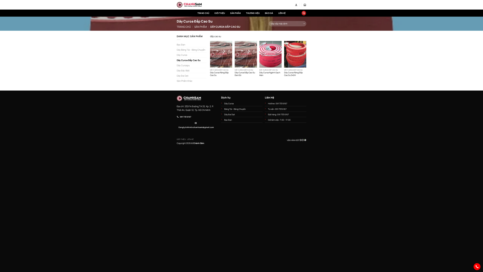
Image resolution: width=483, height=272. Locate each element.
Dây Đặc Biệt (183, 70)
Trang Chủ (203, 13)
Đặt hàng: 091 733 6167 (278, 114)
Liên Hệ (282, 13)
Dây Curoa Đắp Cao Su (188, 60)
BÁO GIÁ (269, 13)
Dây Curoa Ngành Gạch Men (269, 73)
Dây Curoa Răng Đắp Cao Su (219, 73)
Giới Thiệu (219, 13)
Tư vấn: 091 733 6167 (277, 109)
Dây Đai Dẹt (182, 75)
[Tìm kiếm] (304, 13)
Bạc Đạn (181, 44)
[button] (296, 5)
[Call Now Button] (477, 266)
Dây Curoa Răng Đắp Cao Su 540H (293, 73)
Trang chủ (184, 26)
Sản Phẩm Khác (184, 80)
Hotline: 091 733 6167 (278, 103)
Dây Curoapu (183, 65)
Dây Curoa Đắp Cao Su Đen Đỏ (245, 73)
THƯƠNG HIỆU (253, 13)
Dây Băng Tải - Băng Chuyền (191, 49)
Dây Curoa (182, 54)
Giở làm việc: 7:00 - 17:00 (279, 119)
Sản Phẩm (235, 13)
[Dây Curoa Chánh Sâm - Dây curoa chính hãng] (189, 5)
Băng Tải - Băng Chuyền (235, 109)
